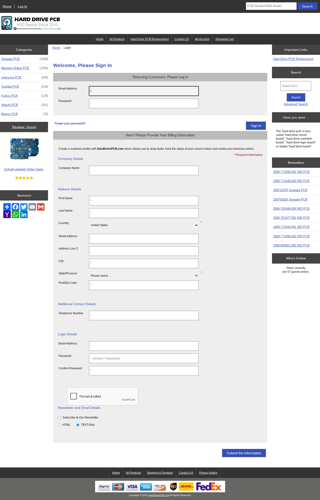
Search (296, 72)
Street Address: (68, 236)
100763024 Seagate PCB (290, 199)
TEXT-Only (88, 424)
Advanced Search (296, 104)
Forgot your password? (70, 123)
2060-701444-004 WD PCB (291, 208)
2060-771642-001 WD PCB (291, 227)
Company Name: (69, 167)
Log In (22, 6)
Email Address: (68, 88)
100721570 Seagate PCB (290, 190)
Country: (64, 222)
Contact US (182, 39)
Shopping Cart (224, 39)
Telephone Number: (71, 313)
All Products (117, 39)
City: (61, 260)
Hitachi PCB (24, 105)
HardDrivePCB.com (159, 495)
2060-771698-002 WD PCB (291, 236)
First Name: (66, 198)
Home (7, 6)
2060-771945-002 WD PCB (291, 172)
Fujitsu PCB (24, 95)
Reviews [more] (24, 127)
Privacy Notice (208, 472)
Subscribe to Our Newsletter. (81, 417)
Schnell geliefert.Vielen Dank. (24, 169)
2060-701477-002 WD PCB (291, 218)
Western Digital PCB (24, 68)
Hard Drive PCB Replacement (149, 39)
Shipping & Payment (160, 472)
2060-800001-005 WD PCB (291, 245)
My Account (202, 39)
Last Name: (66, 210)
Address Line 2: (68, 248)
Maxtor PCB (24, 114)
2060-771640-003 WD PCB (291, 181)
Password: (65, 100)
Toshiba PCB (24, 86)
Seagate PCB (24, 59)
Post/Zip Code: (68, 282)
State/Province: (68, 273)
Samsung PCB (24, 77)
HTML (66, 424)
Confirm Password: (71, 368)
